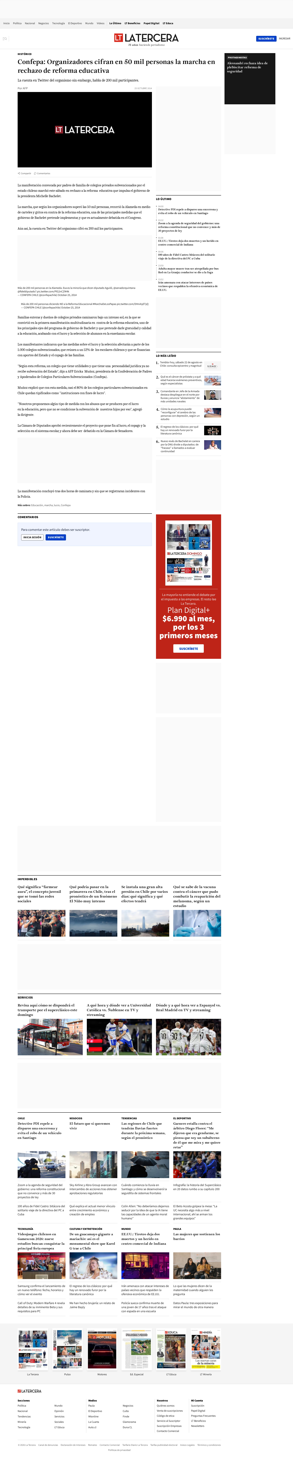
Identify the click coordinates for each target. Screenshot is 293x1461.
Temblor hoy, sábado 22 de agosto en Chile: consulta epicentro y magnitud (181, 364)
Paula (177, 1229)
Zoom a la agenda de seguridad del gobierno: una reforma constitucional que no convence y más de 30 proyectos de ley (189, 227)
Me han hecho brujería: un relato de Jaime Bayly (92, 1305)
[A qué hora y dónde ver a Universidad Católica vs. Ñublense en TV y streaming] (119, 1037)
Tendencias (129, 1118)
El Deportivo (75, 23)
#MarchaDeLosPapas (104, 304)
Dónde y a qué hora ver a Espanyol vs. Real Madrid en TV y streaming (188, 1008)
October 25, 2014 (67, 295)
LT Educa (168, 23)
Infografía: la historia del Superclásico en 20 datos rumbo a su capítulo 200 (197, 1187)
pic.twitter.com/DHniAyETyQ (133, 304)
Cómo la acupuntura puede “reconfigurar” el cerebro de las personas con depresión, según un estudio (180, 414)
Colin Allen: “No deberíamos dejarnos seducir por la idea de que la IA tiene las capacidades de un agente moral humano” (145, 1212)
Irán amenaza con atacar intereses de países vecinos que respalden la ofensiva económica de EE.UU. (188, 286)
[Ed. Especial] (136, 1369)
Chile (21, 1118)
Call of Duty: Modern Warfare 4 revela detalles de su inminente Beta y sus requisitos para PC (41, 1307)
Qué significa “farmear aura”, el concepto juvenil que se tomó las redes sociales (39, 894)
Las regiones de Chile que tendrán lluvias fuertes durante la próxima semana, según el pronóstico (143, 1131)
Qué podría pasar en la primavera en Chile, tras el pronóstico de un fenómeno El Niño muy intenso (93, 894)
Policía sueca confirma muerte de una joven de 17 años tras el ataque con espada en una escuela (143, 1307)
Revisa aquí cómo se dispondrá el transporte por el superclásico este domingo (47, 1010)
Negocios (43, 23)
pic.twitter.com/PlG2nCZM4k (53, 291)
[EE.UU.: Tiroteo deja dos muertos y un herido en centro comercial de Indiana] (145, 1265)
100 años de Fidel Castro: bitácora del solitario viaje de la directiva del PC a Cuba (186, 257)
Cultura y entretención (86, 1229)
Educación (37, 505)
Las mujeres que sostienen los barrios (196, 1237)
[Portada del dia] (188, 584)
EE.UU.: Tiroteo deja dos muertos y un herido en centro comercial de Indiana (188, 243)
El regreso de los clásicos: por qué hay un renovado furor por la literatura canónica (179, 430)
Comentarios (43, 173)
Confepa (66, 505)
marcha (48, 505)
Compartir (26, 173)
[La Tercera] (33, 1369)
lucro (57, 505)
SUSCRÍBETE (188, 648)
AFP (25, 88)
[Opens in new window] (102, 1369)
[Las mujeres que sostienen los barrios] (197, 1265)
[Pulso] (67, 1369)
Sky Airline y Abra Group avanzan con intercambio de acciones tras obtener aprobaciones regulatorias (93, 1189)
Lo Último (115, 23)
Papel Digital (151, 23)
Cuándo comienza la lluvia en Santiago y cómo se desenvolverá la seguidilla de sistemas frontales (144, 1189)
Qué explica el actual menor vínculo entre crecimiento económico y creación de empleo (92, 1210)
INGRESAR (284, 38)
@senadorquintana (124, 288)
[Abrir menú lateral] (6, 38)
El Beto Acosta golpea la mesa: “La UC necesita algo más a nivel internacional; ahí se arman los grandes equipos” (195, 1212)
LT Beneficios (132, 23)
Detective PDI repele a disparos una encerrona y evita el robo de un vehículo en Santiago (188, 211)
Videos (100, 23)
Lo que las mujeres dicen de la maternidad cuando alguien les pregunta (193, 1290)
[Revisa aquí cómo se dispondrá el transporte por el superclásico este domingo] (50, 1037)
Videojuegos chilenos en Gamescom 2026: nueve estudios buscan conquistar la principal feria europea (41, 1241)
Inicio (6, 23)
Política (17, 23)
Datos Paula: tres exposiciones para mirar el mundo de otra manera (195, 1305)
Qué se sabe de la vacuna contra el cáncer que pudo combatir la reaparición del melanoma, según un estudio (196, 896)
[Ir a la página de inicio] (146, 38)
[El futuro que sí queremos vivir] (93, 1164)
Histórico (25, 54)
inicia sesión (32, 537)
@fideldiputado (26, 291)
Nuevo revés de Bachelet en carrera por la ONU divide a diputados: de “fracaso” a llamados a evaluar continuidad (180, 446)
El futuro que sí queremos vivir (90, 1126)
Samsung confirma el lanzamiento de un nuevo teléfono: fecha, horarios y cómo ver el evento (41, 1290)
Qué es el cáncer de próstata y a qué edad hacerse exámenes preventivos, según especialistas (181, 380)
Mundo (89, 23)
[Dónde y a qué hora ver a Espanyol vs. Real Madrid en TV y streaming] (188, 1037)
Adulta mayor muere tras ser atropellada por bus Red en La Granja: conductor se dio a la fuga (188, 271)
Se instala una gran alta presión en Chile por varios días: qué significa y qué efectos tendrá (144, 894)
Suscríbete (57, 537)
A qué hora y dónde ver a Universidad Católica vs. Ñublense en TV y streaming (119, 1010)
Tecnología (58, 23)
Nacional (30, 23)
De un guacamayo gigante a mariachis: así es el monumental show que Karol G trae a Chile (92, 1241)
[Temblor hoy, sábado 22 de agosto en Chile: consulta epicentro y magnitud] (212, 366)
